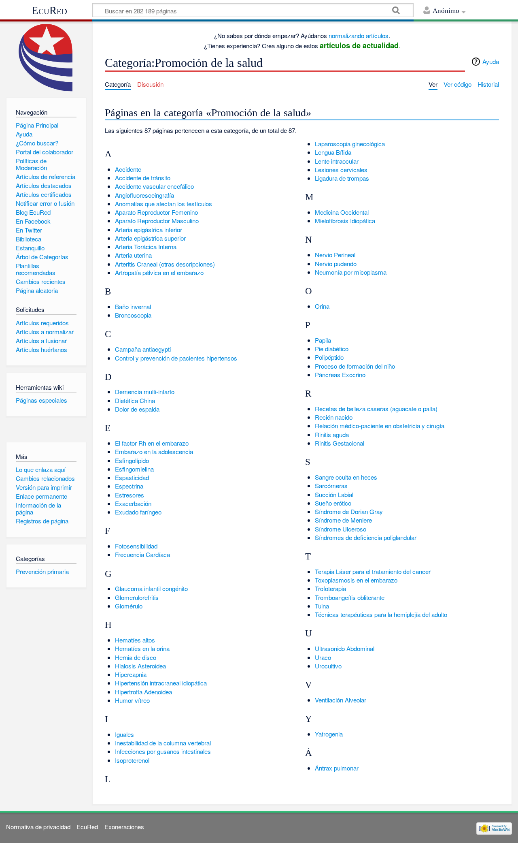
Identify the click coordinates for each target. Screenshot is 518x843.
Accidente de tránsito (142, 177)
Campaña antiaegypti (143, 349)
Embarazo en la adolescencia (154, 451)
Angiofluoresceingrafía (144, 195)
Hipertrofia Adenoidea (143, 691)
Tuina (322, 606)
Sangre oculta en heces (346, 477)
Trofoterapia (330, 588)
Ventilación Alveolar (340, 700)
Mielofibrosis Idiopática (345, 220)
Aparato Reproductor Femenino (156, 212)
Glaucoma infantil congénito (151, 588)
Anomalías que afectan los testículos (163, 203)
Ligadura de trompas (342, 178)
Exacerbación (133, 503)
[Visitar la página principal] (46, 58)
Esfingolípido (132, 460)
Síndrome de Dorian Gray (349, 511)
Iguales (124, 734)
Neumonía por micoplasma (350, 272)
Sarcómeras (331, 485)
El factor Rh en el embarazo (152, 443)
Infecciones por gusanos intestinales (163, 751)
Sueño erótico (333, 503)
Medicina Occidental (342, 212)
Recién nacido (333, 417)
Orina (322, 306)
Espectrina (129, 486)
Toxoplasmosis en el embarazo (356, 580)
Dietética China (135, 400)
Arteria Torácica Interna (145, 246)
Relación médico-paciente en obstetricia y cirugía (379, 425)
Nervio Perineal (335, 254)
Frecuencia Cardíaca (142, 554)
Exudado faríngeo (138, 512)
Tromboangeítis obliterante (349, 597)
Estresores (129, 495)
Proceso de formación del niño (355, 366)
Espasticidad (132, 477)
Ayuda (490, 61)
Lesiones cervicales (341, 169)
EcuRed (49, 10)
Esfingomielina (134, 469)
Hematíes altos (135, 640)
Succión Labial (334, 494)
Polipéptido (329, 357)
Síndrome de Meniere (343, 520)
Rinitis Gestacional (339, 443)
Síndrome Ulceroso (340, 529)
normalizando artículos (358, 35)
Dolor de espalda (137, 409)
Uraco (323, 657)
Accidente (128, 169)
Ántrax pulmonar (337, 768)
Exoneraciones (124, 826)
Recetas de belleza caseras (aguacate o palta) (376, 408)
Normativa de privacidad (38, 826)
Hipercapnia (130, 674)
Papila (323, 340)
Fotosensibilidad (136, 546)
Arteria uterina (133, 255)
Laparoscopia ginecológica (350, 143)
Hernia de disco (135, 657)
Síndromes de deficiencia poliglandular (365, 537)
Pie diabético (331, 348)
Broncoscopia (133, 315)
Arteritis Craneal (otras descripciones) (165, 264)
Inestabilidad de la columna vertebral (163, 742)
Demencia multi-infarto (144, 391)
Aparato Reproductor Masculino (157, 220)
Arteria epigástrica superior (150, 238)
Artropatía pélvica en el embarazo (159, 272)
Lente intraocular (337, 161)
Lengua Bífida (333, 152)
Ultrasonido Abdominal (344, 648)
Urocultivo (328, 666)
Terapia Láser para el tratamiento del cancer (373, 571)
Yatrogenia (329, 734)
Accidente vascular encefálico (154, 186)
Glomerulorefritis (137, 597)
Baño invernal (133, 306)
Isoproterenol (132, 760)
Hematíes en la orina (142, 648)
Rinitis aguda (332, 434)
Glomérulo (128, 606)
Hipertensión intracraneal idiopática (161, 683)
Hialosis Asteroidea (140, 666)
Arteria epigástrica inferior (148, 229)
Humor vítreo (132, 700)
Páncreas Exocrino (340, 374)
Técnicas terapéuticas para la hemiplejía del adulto (381, 614)
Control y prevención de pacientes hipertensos (176, 358)
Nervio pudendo (336, 263)
